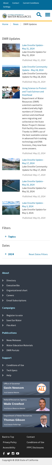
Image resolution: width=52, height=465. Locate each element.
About (5, 3)
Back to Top (8, 436)
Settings (6, 6)
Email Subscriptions (16, 300)
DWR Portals (12, 350)
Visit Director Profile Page (12, 424)
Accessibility (9, 447)
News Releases (13, 340)
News (15, 24)
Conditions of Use (15, 365)
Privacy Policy (9, 442)
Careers (10, 295)
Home (5, 24)
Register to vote (14, 315)
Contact (15, 3)
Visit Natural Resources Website (14, 408)
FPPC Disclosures (35, 447)
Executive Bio (13, 285)
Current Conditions (31, 3)
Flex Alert (11, 325)
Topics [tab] (12, 236)
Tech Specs (11, 370)
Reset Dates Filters (38, 254)
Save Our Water (14, 320)
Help (8, 375)
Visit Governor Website (11, 392)
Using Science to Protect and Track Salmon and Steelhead (34, 91)
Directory (11, 280)
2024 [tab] (11, 254)
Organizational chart (16, 290)
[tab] (26, 236)
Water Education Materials (19, 345)
